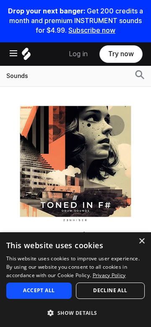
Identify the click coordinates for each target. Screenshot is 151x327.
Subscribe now (91, 30)
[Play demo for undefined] (75, 161)
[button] (75, 312)
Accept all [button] (39, 290)
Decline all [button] (110, 290)
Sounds (17, 76)
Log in (78, 54)
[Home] (26, 56)
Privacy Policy (109, 275)
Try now (121, 54)
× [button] (141, 241)
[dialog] (75, 279)
